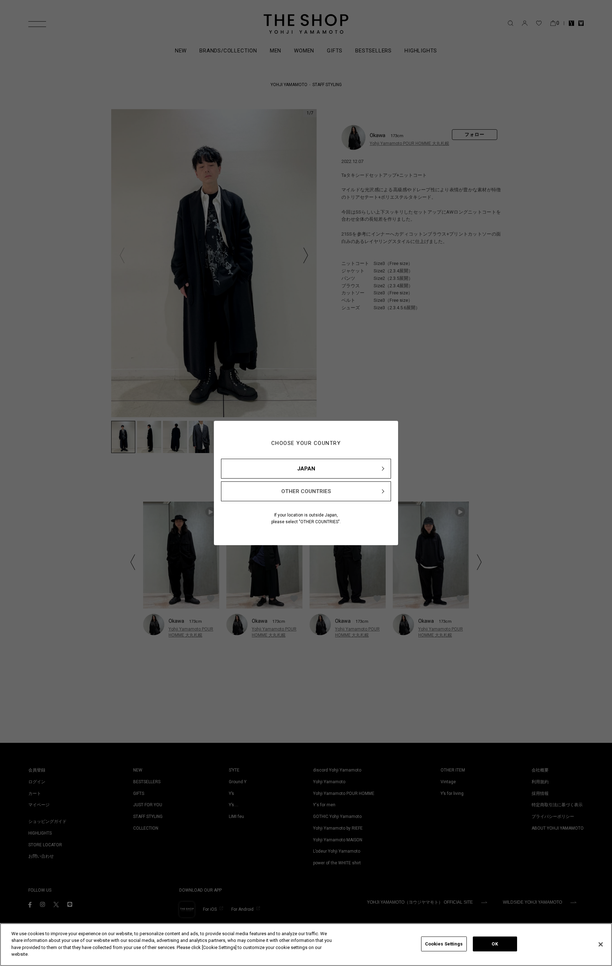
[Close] (600, 944)
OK (495, 944)
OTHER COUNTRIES (306, 491)
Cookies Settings (444, 944)
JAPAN (306, 468)
